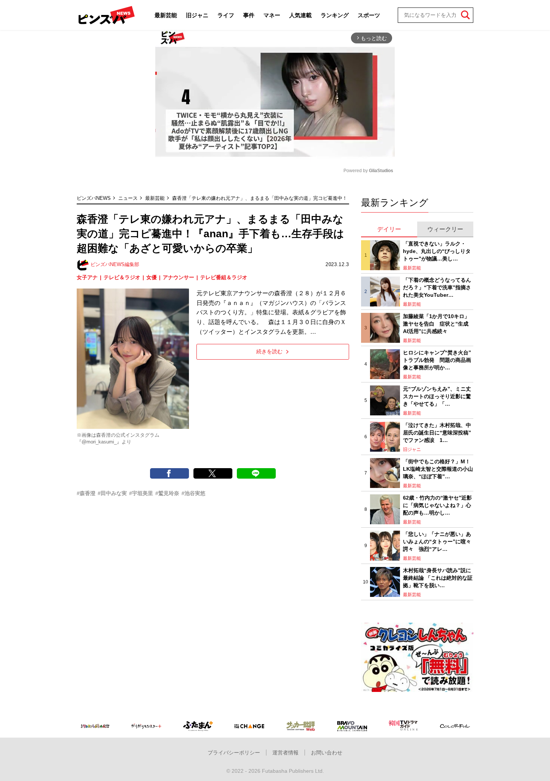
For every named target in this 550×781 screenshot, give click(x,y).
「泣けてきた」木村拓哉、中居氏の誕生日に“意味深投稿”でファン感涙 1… (437, 432)
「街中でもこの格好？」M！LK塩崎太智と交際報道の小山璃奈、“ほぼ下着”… (438, 468)
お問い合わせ (326, 753)
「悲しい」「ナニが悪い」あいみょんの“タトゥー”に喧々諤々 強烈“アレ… (437, 541)
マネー (271, 15)
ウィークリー (445, 229)
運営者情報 (285, 753)
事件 (248, 15)
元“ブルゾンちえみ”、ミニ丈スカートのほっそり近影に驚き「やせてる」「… (437, 396)
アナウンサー (178, 277)
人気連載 (300, 15)
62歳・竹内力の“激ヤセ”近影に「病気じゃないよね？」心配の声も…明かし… (437, 505)
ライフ (225, 15)
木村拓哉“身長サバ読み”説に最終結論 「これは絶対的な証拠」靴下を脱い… (438, 577)
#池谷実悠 (193, 493)
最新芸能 (166, 15)
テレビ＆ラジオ (122, 277)
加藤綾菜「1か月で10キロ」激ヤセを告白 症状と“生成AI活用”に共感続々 (436, 323)
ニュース (128, 198)
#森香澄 (86, 493)
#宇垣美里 (141, 493)
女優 (151, 277)
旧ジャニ (197, 15)
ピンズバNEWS (94, 198)
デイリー (389, 229)
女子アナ (87, 277)
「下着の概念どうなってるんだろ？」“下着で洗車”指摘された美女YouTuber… (437, 287)
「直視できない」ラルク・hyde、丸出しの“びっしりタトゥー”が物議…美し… (437, 251)
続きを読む (269, 351)
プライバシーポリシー (234, 753)
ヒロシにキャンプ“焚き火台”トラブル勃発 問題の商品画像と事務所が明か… (437, 360)
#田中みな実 (112, 493)
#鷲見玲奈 (167, 493)
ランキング (335, 15)
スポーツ (369, 15)
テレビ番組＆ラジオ (223, 277)
